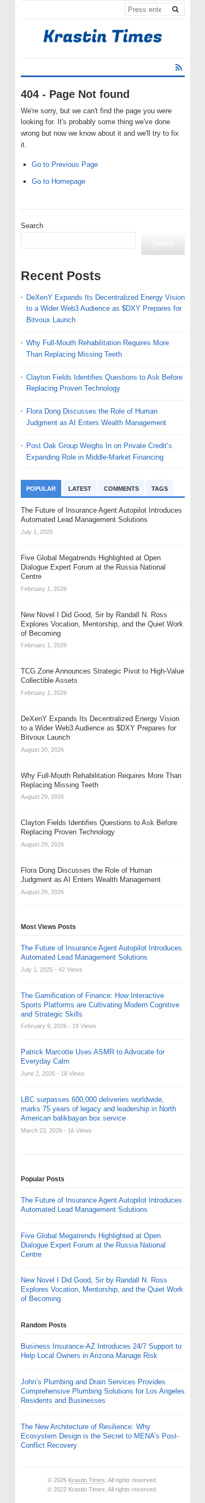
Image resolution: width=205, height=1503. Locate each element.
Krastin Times (86, 1480)
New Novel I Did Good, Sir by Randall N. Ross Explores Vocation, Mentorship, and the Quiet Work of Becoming (102, 1289)
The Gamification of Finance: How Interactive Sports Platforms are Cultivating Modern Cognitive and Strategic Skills (100, 1004)
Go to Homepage (58, 181)
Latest (79, 488)
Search (32, 226)
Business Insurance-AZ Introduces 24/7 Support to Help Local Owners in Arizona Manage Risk (101, 1351)
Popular (41, 488)
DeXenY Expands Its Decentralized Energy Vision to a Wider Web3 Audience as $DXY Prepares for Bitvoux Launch (105, 308)
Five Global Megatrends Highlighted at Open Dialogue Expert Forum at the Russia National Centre (93, 1245)
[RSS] (179, 67)
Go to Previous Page (65, 164)
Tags (159, 488)
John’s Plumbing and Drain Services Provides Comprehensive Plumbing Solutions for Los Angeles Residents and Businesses (103, 1391)
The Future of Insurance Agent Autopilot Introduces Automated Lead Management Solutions (101, 952)
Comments (121, 488)
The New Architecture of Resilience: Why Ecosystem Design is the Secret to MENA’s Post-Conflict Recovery (100, 1436)
